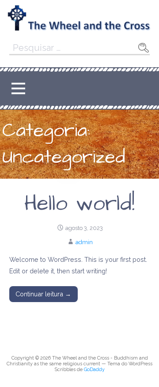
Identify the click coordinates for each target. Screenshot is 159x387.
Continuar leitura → (43, 294)
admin (84, 242)
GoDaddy (94, 369)
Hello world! (79, 203)
